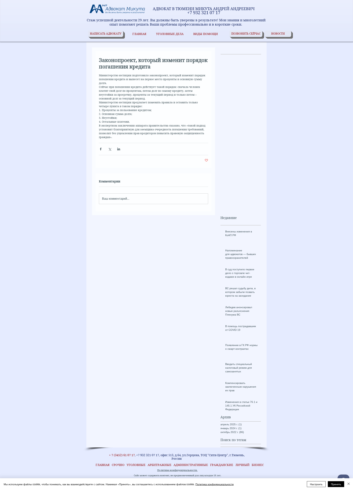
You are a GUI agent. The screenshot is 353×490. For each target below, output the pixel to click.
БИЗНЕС (258, 465)
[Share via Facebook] (100, 149)
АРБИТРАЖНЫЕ (161, 465)
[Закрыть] (348, 484)
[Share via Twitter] (109, 149)
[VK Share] (99, 450)
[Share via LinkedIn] (118, 149)
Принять (336, 484)
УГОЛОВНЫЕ (137, 465)
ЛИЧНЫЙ (242, 465)
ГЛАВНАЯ (102, 465)
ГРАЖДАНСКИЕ (221, 465)
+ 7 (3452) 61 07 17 (121, 455)
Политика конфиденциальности (214, 484)
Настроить (316, 484)
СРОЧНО (119, 465)
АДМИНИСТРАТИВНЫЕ (191, 465)
